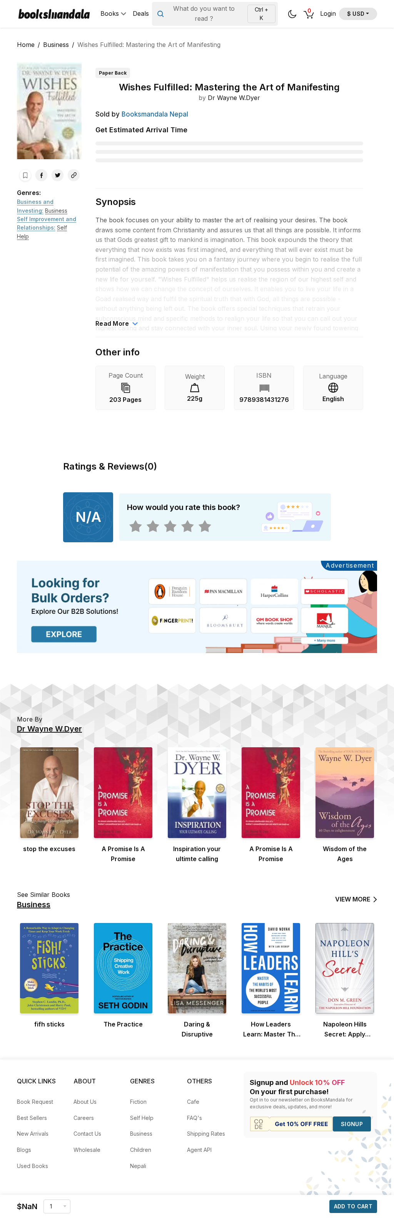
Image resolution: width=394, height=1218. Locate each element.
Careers (83, 1118)
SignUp (352, 1124)
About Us (85, 1101)
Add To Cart (353, 1206)
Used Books (32, 1166)
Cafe (193, 1101)
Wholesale (86, 1149)
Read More (112, 323)
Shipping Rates (206, 1133)
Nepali (138, 1166)
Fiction (138, 1101)
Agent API (199, 1149)
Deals (141, 13)
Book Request (35, 1101)
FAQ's (194, 1118)
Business (56, 44)
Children (140, 1149)
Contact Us (87, 1133)
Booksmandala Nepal (155, 114)
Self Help (142, 1118)
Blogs (24, 1149)
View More (352, 899)
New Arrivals (32, 1133)
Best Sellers (32, 1118)
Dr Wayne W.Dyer (234, 98)
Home (26, 44)
